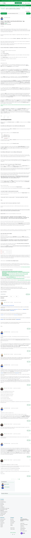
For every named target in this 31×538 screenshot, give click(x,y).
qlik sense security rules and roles (17, 287)
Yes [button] (11, 296)
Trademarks (22, 525)
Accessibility (12, 522)
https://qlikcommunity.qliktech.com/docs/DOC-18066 (8, 305)
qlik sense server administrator (5, 288)
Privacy (11, 524)
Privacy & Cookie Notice (24, 524)
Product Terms (22, 529)
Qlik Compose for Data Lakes (4, 508)
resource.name (16, 309)
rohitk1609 (5, 23)
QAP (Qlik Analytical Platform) (25, 266)
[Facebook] (14, 534)
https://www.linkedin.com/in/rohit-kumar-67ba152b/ (17, 278)
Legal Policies (22, 523)
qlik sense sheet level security (14, 288)
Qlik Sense (4, 291)
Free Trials (1, 521)
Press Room (12, 520)
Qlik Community (13, 532)
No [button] (16, 296)
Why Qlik (1, 515)
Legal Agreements (23, 528)
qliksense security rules (23, 288)
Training (1, 525)
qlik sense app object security (6, 287)
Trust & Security (12, 521)
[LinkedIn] (12, 534)
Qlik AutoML (2, 504)
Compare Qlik (2, 522)
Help (23, 3)
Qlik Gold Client (2, 514)
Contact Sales (12, 529)
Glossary (1, 524)
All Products (2, 500)
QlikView (1, 505)
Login (12, 0)
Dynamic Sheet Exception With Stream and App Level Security (12, 271)
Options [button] (30, 8)
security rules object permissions (6, 289)
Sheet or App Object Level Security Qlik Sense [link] (13, 8)
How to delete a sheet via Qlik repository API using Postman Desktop (13, 275)
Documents (3, 8)
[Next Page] (19, 479)
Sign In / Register (27, 3)
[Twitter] (11, 534)
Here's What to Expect (22, 5)
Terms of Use (22, 527)
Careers (11, 525)
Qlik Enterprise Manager (3, 511)
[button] (30, 17)
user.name (2, 309)
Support (1, 526)
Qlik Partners (2, 520)
